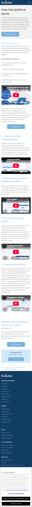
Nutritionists (4, 394)
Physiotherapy (5, 409)
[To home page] (7, 2)
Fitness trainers (5, 396)
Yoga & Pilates (5, 402)
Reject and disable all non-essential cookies (16, 498)
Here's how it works (7, 447)
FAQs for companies (7, 445)
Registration (5, 450)
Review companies (6, 435)
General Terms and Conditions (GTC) (12, 465)
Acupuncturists (5, 419)
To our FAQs (16, 359)
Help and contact (6, 460)
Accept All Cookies (16, 503)
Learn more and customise (16, 493)
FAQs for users (5, 432)
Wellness (4, 399)
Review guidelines (6, 438)
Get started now (10, 34)
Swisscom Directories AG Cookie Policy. (17, 490)
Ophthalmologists (6, 414)
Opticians (4, 389)
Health (3, 406)
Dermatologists (5, 422)
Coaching (4, 416)
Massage (4, 383)
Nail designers (5, 391)
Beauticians (4, 386)
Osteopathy (5, 411)
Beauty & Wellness (7, 380)
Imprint (3, 462)
